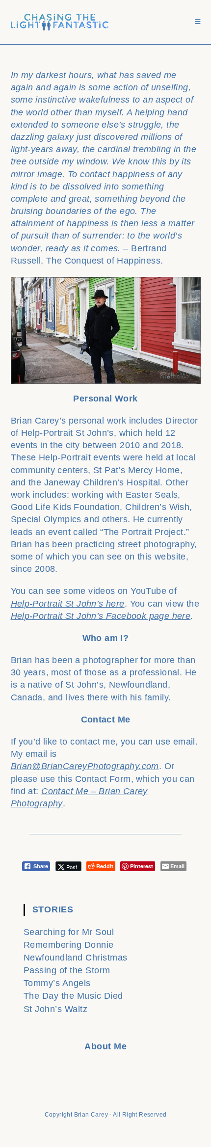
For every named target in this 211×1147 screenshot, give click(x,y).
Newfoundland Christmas (76, 957)
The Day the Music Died (73, 996)
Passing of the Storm (67, 970)
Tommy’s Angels (57, 983)
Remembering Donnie (69, 945)
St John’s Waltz (56, 1009)
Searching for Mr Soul (69, 932)
